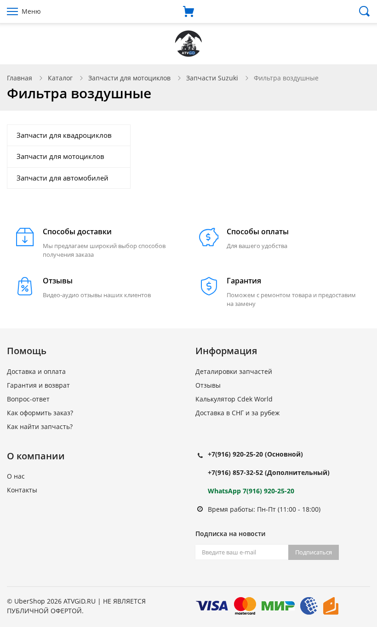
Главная (19, 77)
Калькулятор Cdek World (234, 399)
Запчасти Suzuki (212, 77)
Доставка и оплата (36, 371)
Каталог (60, 77)
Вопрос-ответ (28, 399)
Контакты (22, 490)
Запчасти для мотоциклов (129, 77)
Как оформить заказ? (40, 412)
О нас (16, 476)
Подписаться (313, 552)
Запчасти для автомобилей (63, 177)
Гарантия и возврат (38, 385)
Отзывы (208, 385)
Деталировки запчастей (233, 371)
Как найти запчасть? (40, 426)
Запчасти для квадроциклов (64, 135)
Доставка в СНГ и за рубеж (237, 412)
